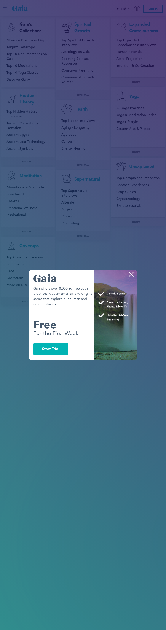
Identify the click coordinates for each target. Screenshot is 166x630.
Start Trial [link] (50, 349)
